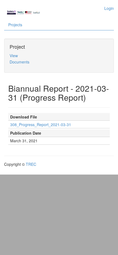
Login (109, 8)
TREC (31, 164)
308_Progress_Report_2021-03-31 (40, 124)
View (14, 55)
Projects (15, 24)
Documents (19, 62)
